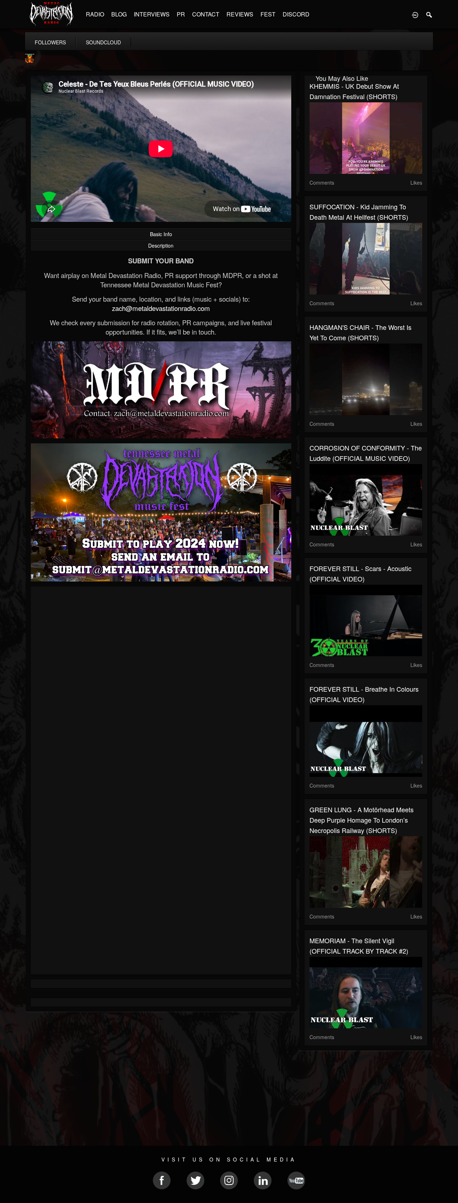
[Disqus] (161, 687)
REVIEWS (239, 14)
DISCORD (296, 14)
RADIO (95, 14)
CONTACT (205, 14)
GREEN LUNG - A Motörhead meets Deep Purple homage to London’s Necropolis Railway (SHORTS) (362, 820)
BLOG (119, 14)
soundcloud (103, 42)
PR (181, 14)
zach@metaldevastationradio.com (161, 308)
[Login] (415, 14)
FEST (268, 14)
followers (50, 42)
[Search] (429, 14)
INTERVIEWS (152, 14)
